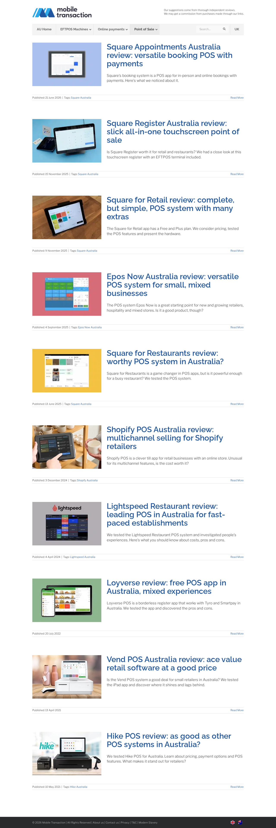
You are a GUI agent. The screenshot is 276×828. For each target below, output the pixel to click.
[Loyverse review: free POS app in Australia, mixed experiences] (66, 600)
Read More (237, 97)
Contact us (112, 822)
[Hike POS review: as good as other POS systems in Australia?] (66, 753)
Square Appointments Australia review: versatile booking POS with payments (169, 55)
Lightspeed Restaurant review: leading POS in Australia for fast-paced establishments (166, 514)
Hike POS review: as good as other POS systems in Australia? (169, 740)
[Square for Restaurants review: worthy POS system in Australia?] (66, 370)
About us (98, 822)
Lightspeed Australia (82, 557)
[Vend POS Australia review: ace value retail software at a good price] (66, 677)
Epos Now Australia (90, 327)
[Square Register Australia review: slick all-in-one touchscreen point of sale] (66, 141)
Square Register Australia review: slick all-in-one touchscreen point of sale (173, 131)
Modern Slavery (148, 822)
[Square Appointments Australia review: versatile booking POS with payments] (66, 64)
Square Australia (81, 97)
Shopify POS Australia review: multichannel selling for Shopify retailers (165, 438)
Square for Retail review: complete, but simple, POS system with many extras (170, 208)
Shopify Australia (87, 480)
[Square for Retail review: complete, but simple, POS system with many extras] (66, 217)
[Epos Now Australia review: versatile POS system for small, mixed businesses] (66, 294)
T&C (134, 822)
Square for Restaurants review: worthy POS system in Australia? (165, 357)
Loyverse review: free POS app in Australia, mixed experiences (166, 587)
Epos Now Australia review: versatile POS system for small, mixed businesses (173, 285)
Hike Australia (78, 786)
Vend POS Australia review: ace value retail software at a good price (174, 663)
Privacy (125, 822)
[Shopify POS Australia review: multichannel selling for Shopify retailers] (66, 447)
